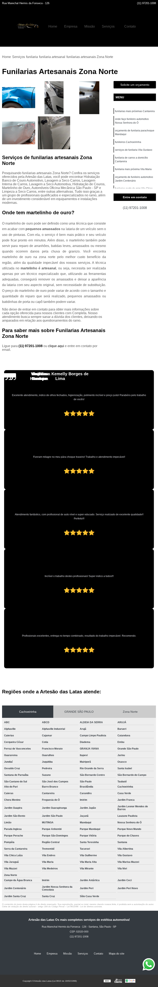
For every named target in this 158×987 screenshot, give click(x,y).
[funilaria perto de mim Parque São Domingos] (18, 133)
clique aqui (56, 346)
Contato (130, 26)
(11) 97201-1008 (146, 3)
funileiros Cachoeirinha (128, 142)
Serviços (108, 26)
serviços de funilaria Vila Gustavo (133, 149)
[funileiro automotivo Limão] (54, 97)
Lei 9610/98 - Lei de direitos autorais (84, 906)
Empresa (70, 26)
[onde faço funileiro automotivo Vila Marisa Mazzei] (54, 133)
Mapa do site (116, 953)
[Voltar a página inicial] (26, 26)
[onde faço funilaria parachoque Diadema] (18, 97)
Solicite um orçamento (134, 84)
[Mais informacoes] (143, 26)
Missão (89, 26)
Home (52, 26)
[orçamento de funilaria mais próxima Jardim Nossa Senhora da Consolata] (89, 97)
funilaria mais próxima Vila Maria (133, 169)
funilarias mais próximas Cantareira (135, 111)
